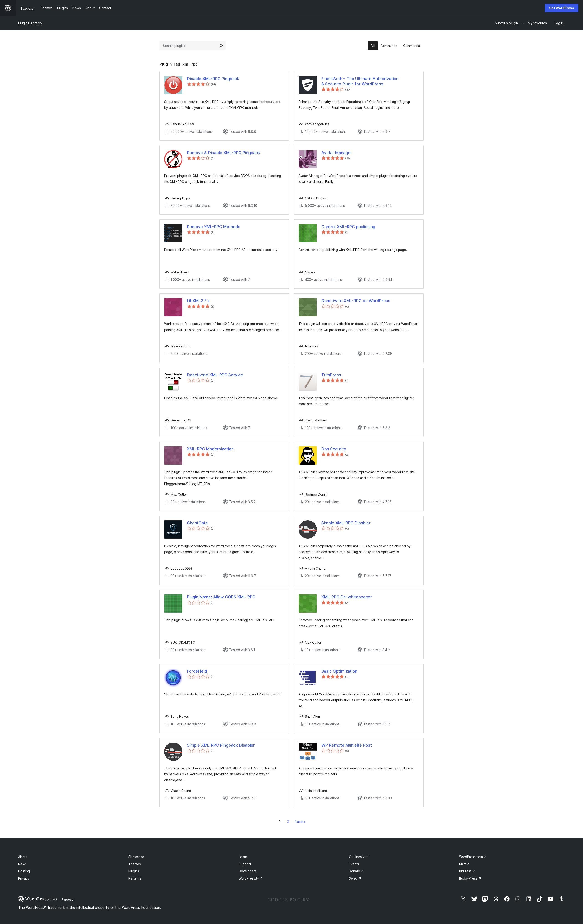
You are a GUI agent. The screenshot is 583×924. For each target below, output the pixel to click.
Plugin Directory (30, 23)
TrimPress (331, 375)
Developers (247, 871)
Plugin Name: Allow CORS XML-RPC (221, 597)
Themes (134, 864)
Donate (356, 871)
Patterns (134, 878)
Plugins (133, 871)
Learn (243, 857)
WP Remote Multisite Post (346, 745)
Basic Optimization (339, 671)
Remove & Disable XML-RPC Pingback (223, 152)
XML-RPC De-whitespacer (346, 597)
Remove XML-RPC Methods (213, 226)
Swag (355, 878)
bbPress (467, 871)
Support (245, 864)
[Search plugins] (221, 45)
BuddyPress (470, 878)
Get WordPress (561, 8)
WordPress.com (473, 857)
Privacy (23, 878)
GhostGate (197, 523)
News (22, 864)
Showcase (136, 857)
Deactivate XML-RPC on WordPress (355, 300)
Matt (464, 864)
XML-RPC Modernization (210, 449)
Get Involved (358, 857)
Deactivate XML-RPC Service (215, 375)
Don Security (333, 449)
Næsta (300, 822)
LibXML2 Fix (198, 300)
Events (354, 864)
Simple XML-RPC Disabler (346, 523)
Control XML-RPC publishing (348, 226)
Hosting (24, 871)
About (22, 857)
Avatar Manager (336, 152)
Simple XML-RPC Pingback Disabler (221, 745)
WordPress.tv (251, 878)
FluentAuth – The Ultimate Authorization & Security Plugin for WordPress (360, 81)
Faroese (67, 899)
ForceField (197, 671)
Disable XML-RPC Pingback (213, 78)
